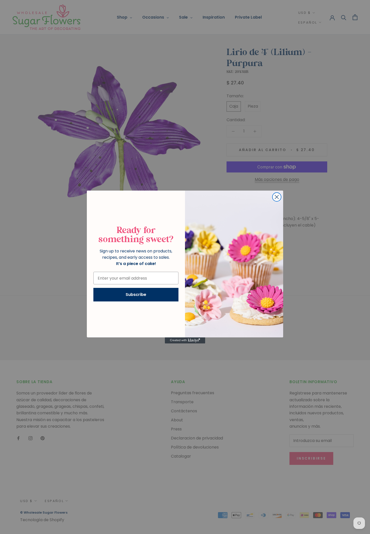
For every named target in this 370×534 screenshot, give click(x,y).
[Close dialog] (276, 197)
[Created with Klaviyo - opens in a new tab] (185, 340)
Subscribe (136, 294)
